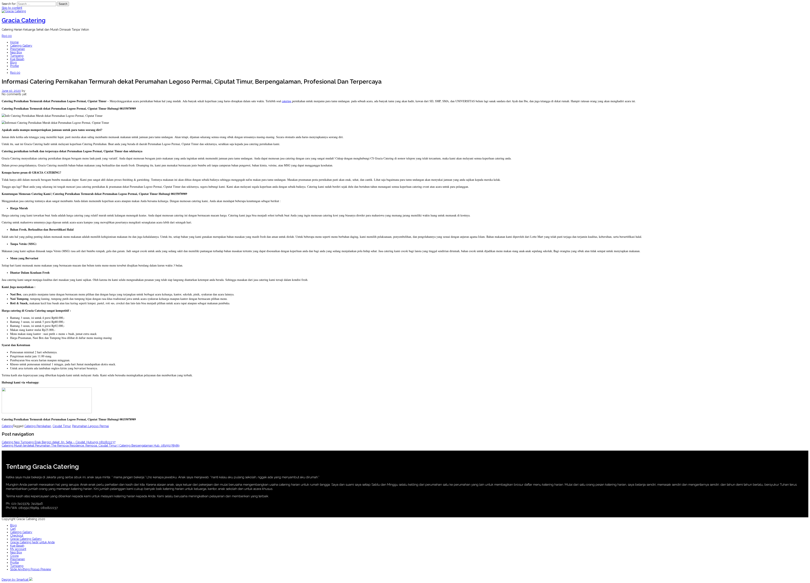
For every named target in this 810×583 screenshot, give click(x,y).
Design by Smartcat (15, 579)
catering (287, 101)
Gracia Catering (24, 20)
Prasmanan (17, 49)
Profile (14, 66)
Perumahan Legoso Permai (90, 426)
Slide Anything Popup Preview (30, 569)
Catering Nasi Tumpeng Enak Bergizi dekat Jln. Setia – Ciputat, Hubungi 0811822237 (58, 442)
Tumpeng (16, 55)
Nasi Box (16, 52)
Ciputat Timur (62, 426)
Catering (7, 426)
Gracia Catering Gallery (26, 539)
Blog (13, 62)
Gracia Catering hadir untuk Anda (32, 542)
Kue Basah (17, 59)
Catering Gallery (21, 45)
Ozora (14, 555)
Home (14, 42)
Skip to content (12, 8)
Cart (13, 528)
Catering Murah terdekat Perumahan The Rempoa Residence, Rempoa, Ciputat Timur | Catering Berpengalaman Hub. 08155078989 (91, 445)
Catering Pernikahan (37, 426)
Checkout (16, 535)
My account (18, 549)
